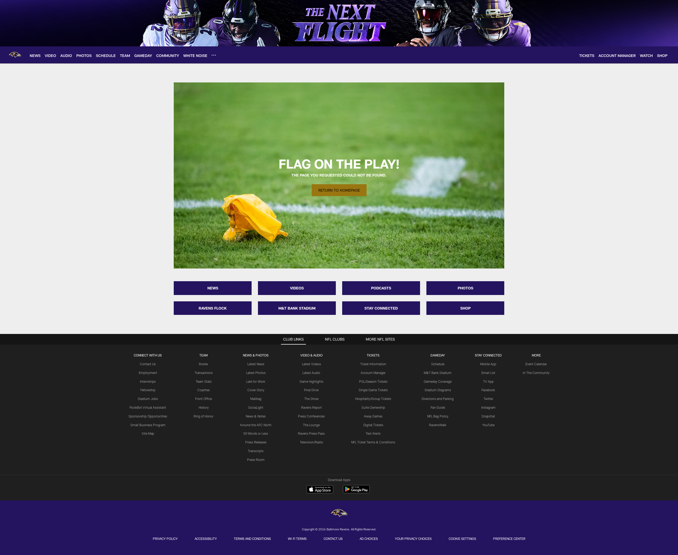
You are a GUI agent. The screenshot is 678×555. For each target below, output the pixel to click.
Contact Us (148, 364)
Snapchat (488, 416)
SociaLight (255, 407)
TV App (488, 381)
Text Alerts (373, 433)
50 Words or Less (255, 433)
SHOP (465, 308)
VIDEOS (297, 288)
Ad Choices (369, 538)
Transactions (204, 373)
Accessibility (206, 538)
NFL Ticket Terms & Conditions (373, 442)
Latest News (255, 364)
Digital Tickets (373, 425)
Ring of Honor (203, 416)
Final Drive (311, 390)
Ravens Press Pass (311, 433)
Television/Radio (311, 442)
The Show (311, 398)
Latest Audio (311, 373)
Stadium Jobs (148, 398)
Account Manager (373, 373)
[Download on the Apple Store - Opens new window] (320, 489)
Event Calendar (536, 364)
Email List (488, 373)
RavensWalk (437, 425)
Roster (203, 364)
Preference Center (509, 538)
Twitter (488, 398)
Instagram (488, 407)
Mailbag (255, 398)
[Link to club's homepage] (14, 55)
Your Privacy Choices (413, 538)
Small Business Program (148, 425)
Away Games (373, 416)
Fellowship (147, 390)
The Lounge (311, 425)
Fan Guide (438, 407)
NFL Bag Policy (437, 416)
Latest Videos (311, 364)
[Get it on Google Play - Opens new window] (356, 491)
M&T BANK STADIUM (296, 308)
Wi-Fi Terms (297, 538)
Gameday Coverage (438, 381)
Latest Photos (256, 373)
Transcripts (256, 451)
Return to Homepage (339, 190)
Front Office (203, 398)
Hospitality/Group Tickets (373, 398)
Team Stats (204, 381)
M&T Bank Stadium (438, 373)
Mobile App (488, 364)
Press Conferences (311, 416)
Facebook (488, 390)
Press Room (256, 459)
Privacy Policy (165, 538)
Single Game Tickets (373, 390)
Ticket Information (373, 364)
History (204, 407)
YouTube (488, 425)
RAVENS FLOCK (213, 308)
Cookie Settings (462, 538)
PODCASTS (381, 288)
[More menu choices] (214, 55)
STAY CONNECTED (381, 308)
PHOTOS (465, 288)
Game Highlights (311, 381)
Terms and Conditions (252, 538)
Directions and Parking (438, 398)
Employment (148, 373)
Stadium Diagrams (438, 390)
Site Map (148, 433)
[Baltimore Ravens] (339, 514)
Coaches (203, 390)
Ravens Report (311, 407)
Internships (148, 381)
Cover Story (255, 390)
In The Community (536, 373)
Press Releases (255, 442)
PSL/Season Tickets (373, 381)
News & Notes (256, 416)
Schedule (437, 364)
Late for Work (255, 381)
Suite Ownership (373, 407)
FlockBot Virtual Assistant (148, 407)
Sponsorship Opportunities (147, 416)
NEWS (212, 288)
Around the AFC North (255, 425)
